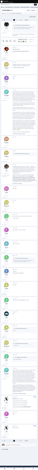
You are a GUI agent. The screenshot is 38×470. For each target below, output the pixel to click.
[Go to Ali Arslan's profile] (21, 41)
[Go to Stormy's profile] (6, 300)
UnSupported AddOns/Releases (16, 13)
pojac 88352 (6, 95)
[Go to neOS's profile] (2, 13)
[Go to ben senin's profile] (6, 243)
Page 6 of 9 (26, 440)
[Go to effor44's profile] (23, 41)
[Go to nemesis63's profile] (6, 64)
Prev (4, 440)
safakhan (6, 81)
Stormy (6, 303)
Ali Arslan (6, 288)
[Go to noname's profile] (6, 188)
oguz (6, 170)
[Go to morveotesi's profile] (6, 139)
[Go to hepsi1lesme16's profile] (6, 202)
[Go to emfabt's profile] (6, 356)
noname (6, 192)
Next (20, 440)
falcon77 (6, 233)
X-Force (6, 27)
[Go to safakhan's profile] (6, 78)
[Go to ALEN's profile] (6, 49)
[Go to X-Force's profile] (6, 24)
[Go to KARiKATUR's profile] (26, 41)
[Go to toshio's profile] (6, 313)
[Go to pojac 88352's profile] (6, 92)
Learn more (2, 1)
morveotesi (6, 142)
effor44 (6, 274)
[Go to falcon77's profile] (6, 230)
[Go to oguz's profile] (6, 166)
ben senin (6, 247)
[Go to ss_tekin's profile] (6, 216)
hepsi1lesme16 (6, 205)
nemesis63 (6, 67)
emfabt (6, 359)
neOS (4, 13)
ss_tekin (6, 219)
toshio (6, 317)
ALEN (6, 52)
